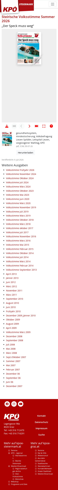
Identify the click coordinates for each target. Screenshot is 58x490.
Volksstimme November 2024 (21, 174)
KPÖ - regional (17, 453)
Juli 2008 (10, 344)
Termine (14, 450)
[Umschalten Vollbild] (44, 126)
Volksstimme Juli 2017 (17, 232)
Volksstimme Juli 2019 (17, 211)
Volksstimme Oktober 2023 (20, 190)
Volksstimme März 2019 (18, 215)
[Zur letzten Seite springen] (36, 126)
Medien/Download (18, 466)
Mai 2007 (10, 365)
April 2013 (11, 273)
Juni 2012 (11, 282)
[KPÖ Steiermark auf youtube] (20, 403)
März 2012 (11, 286)
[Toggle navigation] (52, 4)
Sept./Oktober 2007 (16, 357)
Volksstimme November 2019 (21, 207)
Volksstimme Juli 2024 (17, 182)
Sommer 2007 (13, 361)
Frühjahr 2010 (13, 311)
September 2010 (14, 298)
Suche (41, 434)
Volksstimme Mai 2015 (17, 244)
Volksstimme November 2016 (21, 236)
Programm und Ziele (19, 484)
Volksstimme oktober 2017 (19, 228)
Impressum (41, 428)
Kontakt (41, 415)
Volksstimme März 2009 (18, 332)
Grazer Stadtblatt (44, 471)
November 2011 (14, 290)
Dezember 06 (13, 373)
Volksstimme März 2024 (18, 186)
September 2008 (14, 340)
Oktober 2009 (13, 319)
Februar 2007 (13, 369)
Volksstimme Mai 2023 (17, 194)
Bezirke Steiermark (17, 462)
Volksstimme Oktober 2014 (20, 253)
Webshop (15, 481)
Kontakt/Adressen (45, 468)
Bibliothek (19, 479)
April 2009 (11, 327)
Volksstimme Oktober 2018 (20, 219)
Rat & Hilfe (42, 453)
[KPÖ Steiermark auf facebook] (7, 403)
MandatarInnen (44, 466)
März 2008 (11, 352)
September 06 (13, 377)
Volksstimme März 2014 (18, 261)
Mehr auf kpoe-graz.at (40, 444)
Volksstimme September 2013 (21, 269)
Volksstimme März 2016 (18, 240)
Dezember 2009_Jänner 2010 (21, 315)
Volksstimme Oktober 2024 (20, 178)
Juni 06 (9, 381)
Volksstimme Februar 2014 (19, 265)
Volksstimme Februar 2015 (19, 248)
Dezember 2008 (14, 336)
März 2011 (11, 294)
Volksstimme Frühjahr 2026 (20, 170)
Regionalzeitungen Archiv (20, 469)
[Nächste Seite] (29, 126)
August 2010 (12, 302)
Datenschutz (41, 422)
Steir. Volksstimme (18, 475)
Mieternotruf (43, 455)
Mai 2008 (10, 348)
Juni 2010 (11, 307)
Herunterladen (25, 152)
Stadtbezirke (43, 463)
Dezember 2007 (14, 386)
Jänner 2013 (12, 277)
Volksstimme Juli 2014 (17, 257)
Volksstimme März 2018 (18, 224)
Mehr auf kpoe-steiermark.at (14, 444)
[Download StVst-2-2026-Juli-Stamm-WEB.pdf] (7, 126)
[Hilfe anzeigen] (51, 126)
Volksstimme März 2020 (18, 203)
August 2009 (12, 323)
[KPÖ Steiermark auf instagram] (14, 403)
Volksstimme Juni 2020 (17, 199)
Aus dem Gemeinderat (40, 459)
